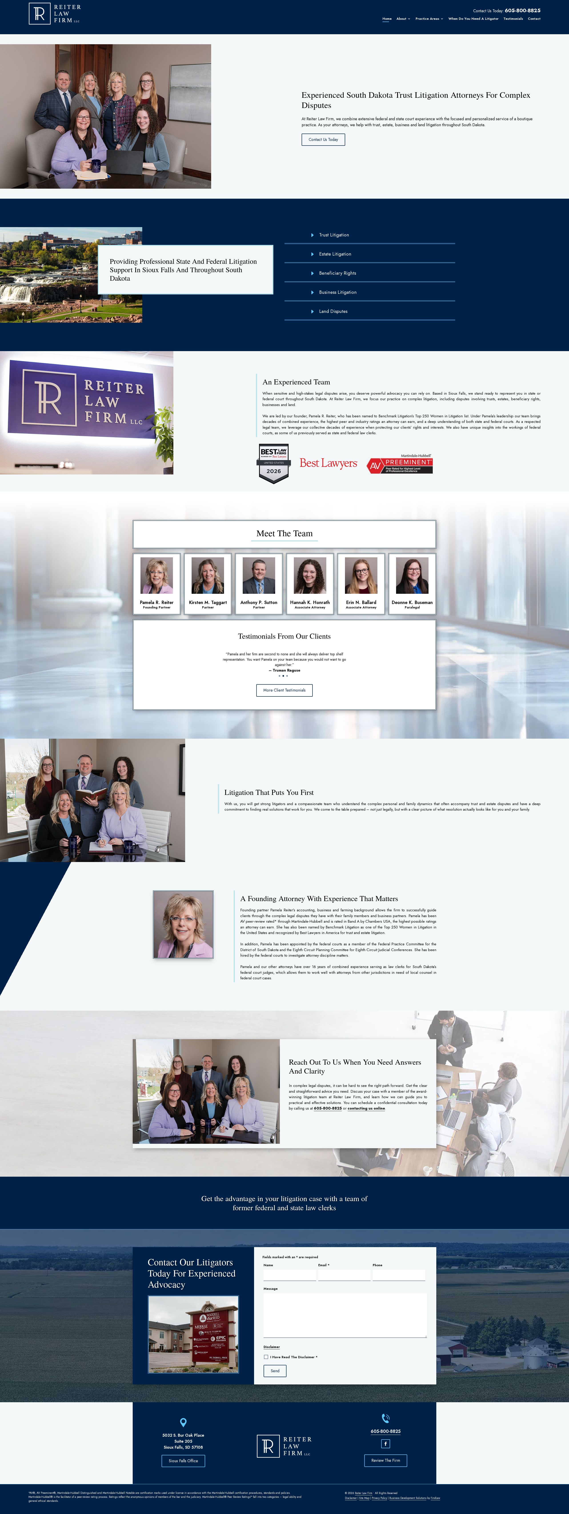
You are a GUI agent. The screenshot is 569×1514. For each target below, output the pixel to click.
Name (268, 1265)
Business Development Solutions (407, 1498)
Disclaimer (272, 1347)
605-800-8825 (523, 10)
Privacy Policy (379, 1498)
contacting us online (366, 1108)
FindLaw (435, 1498)
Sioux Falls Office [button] (183, 1461)
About (401, 18)
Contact (534, 18)
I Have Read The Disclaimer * (294, 1357)
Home (387, 18)
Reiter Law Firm (363, 1493)
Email (324, 1265)
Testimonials (513, 18)
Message (271, 1288)
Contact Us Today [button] (323, 139)
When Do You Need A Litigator (474, 18)
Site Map (364, 1498)
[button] (562, 1507)
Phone (377, 1265)
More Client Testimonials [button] (284, 690)
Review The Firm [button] (385, 1460)
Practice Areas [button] (427, 18)
